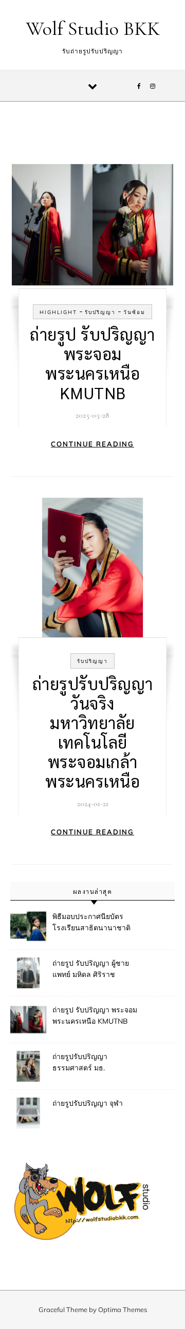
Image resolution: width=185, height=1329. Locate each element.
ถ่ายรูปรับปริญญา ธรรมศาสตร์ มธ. (79, 1062)
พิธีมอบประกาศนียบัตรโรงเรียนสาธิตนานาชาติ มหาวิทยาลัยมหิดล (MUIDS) (95, 923)
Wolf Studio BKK (93, 29)
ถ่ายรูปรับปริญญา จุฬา (87, 1103)
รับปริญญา (100, 312)
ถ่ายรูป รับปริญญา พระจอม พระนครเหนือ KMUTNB (92, 363)
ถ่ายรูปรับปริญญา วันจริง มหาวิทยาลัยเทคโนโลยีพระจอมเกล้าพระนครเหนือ (92, 732)
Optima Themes (122, 1309)
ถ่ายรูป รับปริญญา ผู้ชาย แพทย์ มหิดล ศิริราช (90, 969)
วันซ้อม (134, 312)
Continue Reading (92, 444)
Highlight (58, 312)
